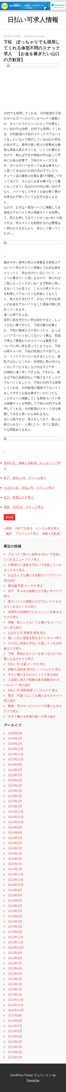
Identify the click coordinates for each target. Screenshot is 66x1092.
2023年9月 (15, 890)
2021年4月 (15, 1041)
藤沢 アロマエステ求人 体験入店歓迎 (33, 533)
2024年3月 (15, 858)
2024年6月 (15, 843)
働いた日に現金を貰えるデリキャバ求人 (35, 638)
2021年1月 (15, 1057)
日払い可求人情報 (33, 19)
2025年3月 (15, 796)
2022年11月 (16, 942)
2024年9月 (15, 827)
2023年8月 (15, 895)
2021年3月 (15, 1047)
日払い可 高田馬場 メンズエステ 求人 (33, 690)
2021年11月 (16, 1005)
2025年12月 (16, 749)
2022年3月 (15, 984)
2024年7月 (15, 838)
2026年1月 (15, 743)
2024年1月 (15, 869)
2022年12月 (16, 937)
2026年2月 (15, 738)
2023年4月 (15, 916)
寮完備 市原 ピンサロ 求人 (25, 585)
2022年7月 (15, 963)
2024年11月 (16, 817)
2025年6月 (15, 780)
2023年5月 (15, 911)
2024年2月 (15, 864)
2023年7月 (15, 900)
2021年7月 (15, 1026)
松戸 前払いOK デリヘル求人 (25, 478)
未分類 (9, 517)
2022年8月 (15, 958)
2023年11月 (16, 879)
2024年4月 (15, 853)
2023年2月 (15, 926)
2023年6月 (15, 905)
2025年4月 (15, 790)
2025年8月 (15, 770)
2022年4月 (15, 979)
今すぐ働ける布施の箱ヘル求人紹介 (32, 716)
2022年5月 (15, 973)
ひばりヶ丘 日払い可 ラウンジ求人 (29, 487)
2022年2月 (15, 989)
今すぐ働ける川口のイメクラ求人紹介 (33, 674)
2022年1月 (15, 994)
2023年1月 (15, 932)
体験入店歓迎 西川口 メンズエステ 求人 (34, 669)
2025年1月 (15, 806)
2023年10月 (16, 884)
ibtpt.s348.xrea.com (34, 36)
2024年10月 (16, 822)
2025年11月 (16, 754)
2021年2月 (15, 1052)
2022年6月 (15, 968)
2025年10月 (16, 759)
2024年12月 (16, 811)
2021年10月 (16, 1010)
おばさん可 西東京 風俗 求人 (27, 633)
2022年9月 (15, 952)
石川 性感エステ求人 (19, 497)
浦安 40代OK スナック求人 (24, 507)
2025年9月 (15, 764)
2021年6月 (15, 1031)
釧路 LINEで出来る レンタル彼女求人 (32, 528)
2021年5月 (15, 1036)
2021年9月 (15, 1015)
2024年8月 (15, 832)
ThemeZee (32, 1080)
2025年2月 (15, 801)
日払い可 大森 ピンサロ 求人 (27, 664)
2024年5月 (15, 848)
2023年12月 (16, 874)
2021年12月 (16, 1000)
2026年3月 (15, 733)
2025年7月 (15, 775)
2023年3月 (15, 921)
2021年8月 (15, 1020)
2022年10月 (16, 947)
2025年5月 (15, 785)
